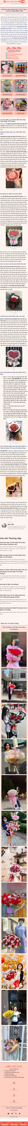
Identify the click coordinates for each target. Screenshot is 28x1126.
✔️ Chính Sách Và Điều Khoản (10, 1075)
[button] (19, 1)
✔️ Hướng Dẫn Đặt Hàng (9, 1074)
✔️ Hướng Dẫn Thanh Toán (10, 1070)
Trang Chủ (1, 3)
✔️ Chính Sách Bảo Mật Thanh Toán (11, 1072)
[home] (10, 1)
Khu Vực (7, 3)
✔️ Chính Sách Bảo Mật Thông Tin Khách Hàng (14, 1077)
